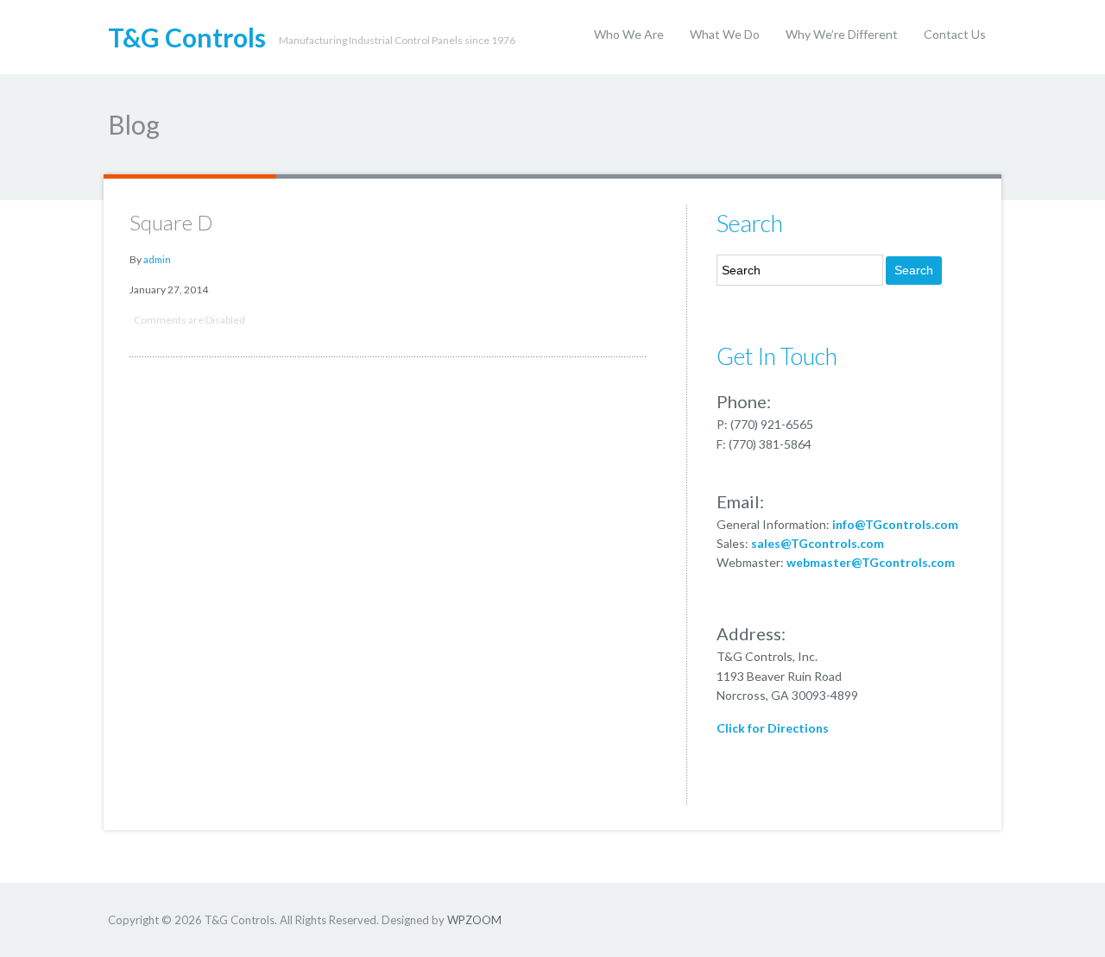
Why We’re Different (842, 34)
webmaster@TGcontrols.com (870, 562)
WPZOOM (474, 920)
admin (157, 259)
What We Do (725, 34)
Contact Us (955, 34)
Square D (170, 222)
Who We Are (629, 34)
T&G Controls (187, 37)
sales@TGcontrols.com (817, 543)
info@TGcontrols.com (895, 524)
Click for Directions (773, 728)
